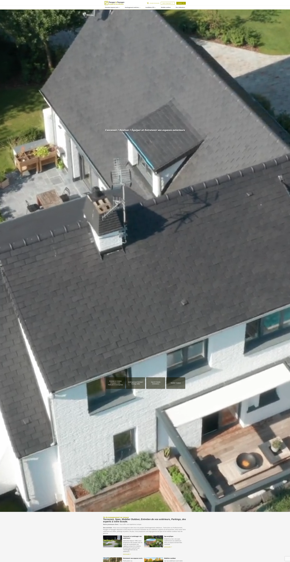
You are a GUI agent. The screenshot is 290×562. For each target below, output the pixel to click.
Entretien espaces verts (111, 7)
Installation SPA (149, 7)
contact (180, 3)
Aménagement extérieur (132, 7)
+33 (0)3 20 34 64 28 (154, 3)
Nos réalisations (180, 7)
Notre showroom (166, 3)
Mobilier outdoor (166, 7)
